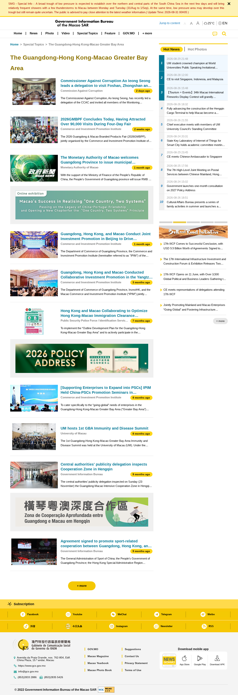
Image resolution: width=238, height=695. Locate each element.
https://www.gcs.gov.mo (32, 665)
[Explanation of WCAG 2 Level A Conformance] (106, 689)
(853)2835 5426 (53, 677)
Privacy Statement (136, 663)
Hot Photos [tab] (197, 49)
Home (14, 44)
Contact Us (132, 656)
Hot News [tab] (171, 49)
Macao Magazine (98, 656)
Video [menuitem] (66, 33)
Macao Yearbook (98, 663)
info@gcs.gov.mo (28, 671)
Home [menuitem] (18, 33)
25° (211, 23)
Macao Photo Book (100, 670)
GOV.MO (93, 649)
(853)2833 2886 (27, 677)
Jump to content (169, 23)
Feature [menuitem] (110, 33)
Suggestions (133, 649)
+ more (220, 320)
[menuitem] (33, 33)
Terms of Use (133, 670)
